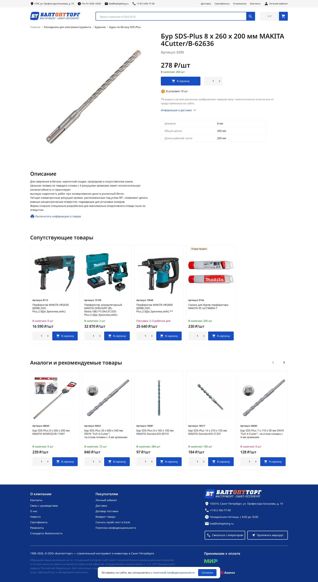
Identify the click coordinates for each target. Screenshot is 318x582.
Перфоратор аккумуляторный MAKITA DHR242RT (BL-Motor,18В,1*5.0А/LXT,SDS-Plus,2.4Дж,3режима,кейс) (103, 309)
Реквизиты (37, 527)
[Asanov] (227, 572)
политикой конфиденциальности (174, 572)
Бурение (100, 27)
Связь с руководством (44, 505)
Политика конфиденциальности (116, 527)
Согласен (207, 572)
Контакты (255, 3)
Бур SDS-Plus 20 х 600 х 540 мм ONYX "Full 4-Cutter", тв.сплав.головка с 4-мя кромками (105, 434)
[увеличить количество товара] (219, 81)
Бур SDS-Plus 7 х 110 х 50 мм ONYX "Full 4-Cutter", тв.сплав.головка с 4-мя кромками (262, 434)
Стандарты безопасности (46, 533)
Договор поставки (107, 511)
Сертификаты (222, 3)
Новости (35, 516)
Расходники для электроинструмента (67, 27)
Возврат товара (105, 516)
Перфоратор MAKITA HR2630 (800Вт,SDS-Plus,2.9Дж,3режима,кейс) (50, 308)
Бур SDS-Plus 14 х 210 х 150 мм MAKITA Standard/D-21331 (207, 432)
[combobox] (175, 16)
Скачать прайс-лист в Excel (113, 522)
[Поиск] (250, 16)
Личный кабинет (106, 500)
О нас (33, 511)
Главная (35, 27)
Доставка (206, 3)
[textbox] (172, 16)
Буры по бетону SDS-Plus (125, 27)
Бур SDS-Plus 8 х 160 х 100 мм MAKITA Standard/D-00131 (155, 432)
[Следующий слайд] (284, 362)
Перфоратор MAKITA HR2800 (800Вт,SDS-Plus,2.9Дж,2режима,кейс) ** (154, 308)
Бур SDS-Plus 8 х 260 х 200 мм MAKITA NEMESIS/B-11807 (51, 432)
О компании (239, 3)
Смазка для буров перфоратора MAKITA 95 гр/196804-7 (208, 306)
